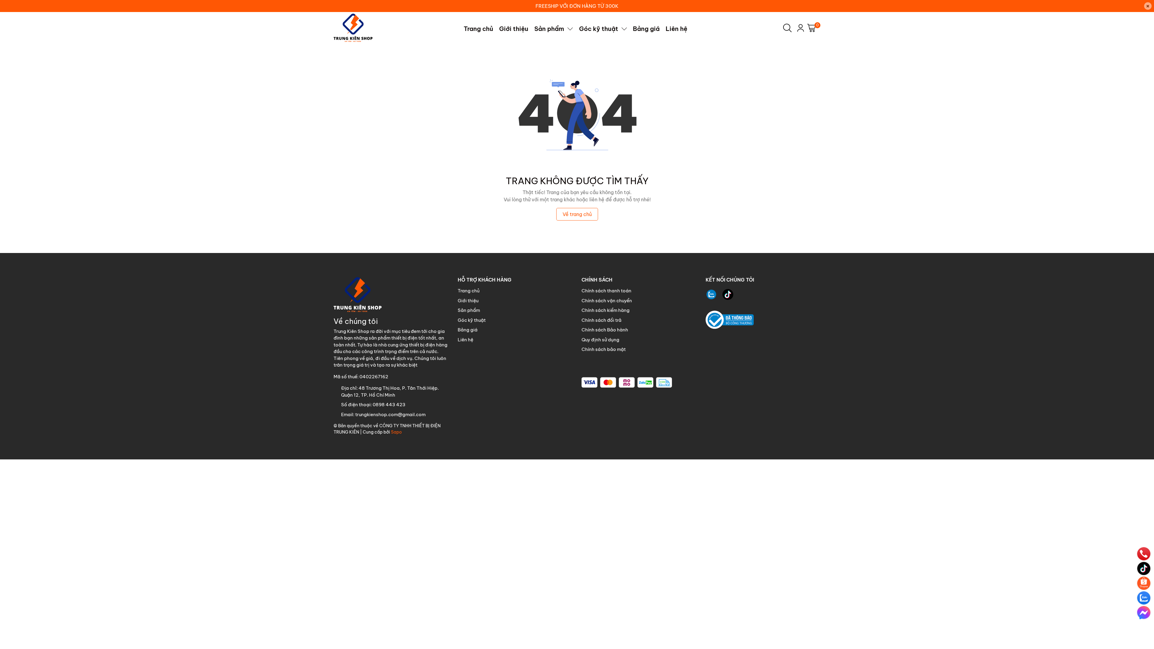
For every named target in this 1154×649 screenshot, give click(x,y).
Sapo (396, 432)
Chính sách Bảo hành (605, 330)
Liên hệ (465, 340)
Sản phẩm (469, 310)
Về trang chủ (577, 214)
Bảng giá (468, 330)
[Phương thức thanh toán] (627, 382)
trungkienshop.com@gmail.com (390, 414)
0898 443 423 (389, 404)
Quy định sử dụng (600, 340)
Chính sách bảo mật (604, 349)
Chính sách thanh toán (606, 291)
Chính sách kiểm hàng (606, 310)
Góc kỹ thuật (472, 320)
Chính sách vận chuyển (607, 300)
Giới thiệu (468, 300)
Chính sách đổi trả (601, 320)
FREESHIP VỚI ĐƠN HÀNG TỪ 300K (577, 6)
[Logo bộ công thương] (730, 320)
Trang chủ (469, 291)
